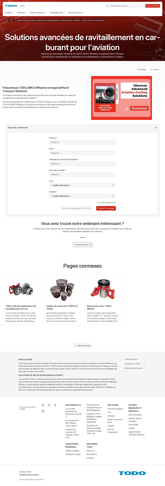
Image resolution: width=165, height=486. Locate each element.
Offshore (111, 416)
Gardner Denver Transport (135, 419)
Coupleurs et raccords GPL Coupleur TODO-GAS (72, 433)
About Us (90, 451)
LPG (109, 412)
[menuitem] (9, 12)
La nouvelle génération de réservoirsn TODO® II (73, 413)
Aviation (111, 426)
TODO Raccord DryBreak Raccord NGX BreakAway (94, 407)
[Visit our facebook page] (55, 405)
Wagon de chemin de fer (115, 420)
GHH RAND (133, 425)
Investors (90, 458)
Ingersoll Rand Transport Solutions (136, 433)
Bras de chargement (112, 430)
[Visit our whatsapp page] (43, 411)
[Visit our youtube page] (49, 405)
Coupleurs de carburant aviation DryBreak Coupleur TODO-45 (94, 429)
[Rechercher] (108, 6)
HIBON (131, 428)
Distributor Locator (73, 454)
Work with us (92, 454)
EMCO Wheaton (135, 415)
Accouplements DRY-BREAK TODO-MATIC (72, 423)
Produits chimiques (115, 409)
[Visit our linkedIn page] (43, 405)
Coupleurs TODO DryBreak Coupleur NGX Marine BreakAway (94, 418)
